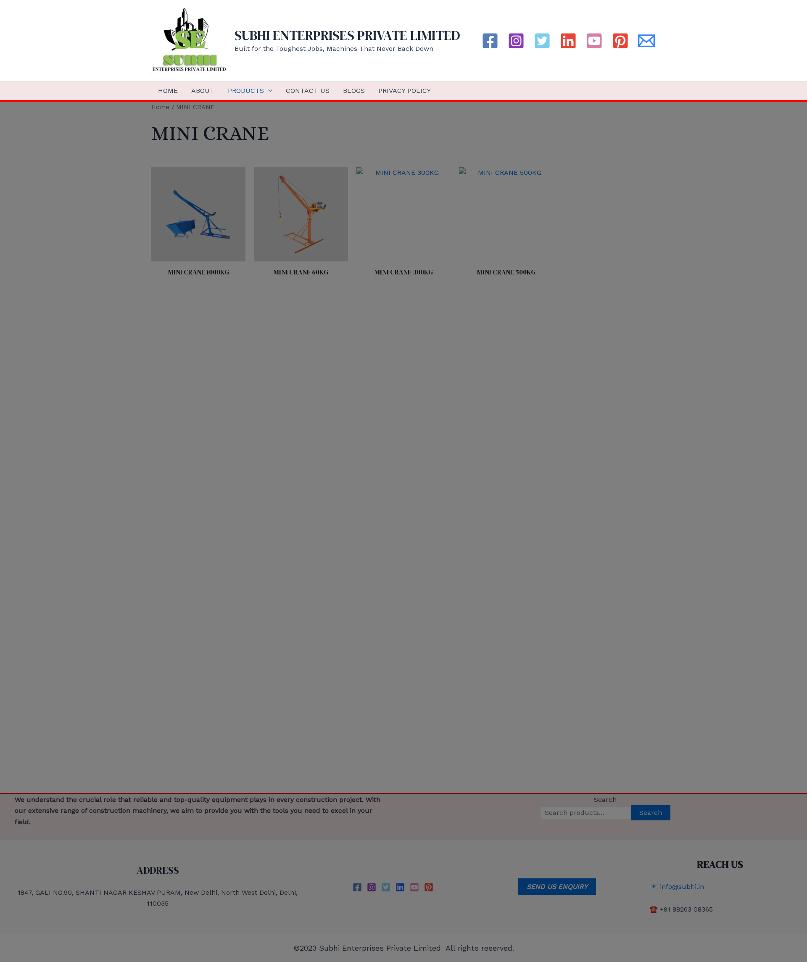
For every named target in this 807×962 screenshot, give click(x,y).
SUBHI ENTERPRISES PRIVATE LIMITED (347, 35)
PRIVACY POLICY (404, 91)
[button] (268, 91)
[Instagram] (516, 41)
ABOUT (202, 91)
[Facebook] (490, 41)
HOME (168, 91)
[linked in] (568, 41)
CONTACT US (308, 91)
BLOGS (354, 91)
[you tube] (594, 41)
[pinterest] (620, 41)
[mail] (646, 41)
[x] (542, 41)
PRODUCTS (246, 91)
